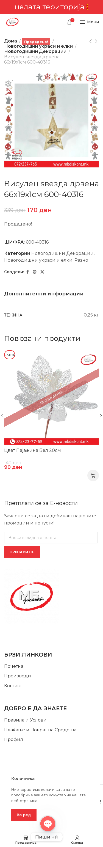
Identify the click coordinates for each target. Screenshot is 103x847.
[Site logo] (12, 22)
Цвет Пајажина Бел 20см (32, 450)
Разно (81, 260)
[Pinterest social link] (34, 272)
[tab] (44, 294)
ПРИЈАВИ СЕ (22, 552)
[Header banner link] (51, 7)
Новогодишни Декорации (35, 51)
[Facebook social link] (27, 272)
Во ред (24, 814)
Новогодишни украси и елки (38, 46)
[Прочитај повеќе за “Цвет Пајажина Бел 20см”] (93, 475)
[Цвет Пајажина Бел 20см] (51, 397)
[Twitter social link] (42, 272)
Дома (10, 41)
